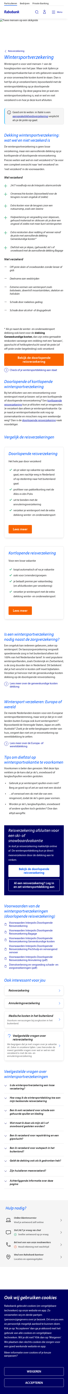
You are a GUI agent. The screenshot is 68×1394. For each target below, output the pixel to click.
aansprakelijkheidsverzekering (30, 116)
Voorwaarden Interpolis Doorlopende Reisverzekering (31, 924)
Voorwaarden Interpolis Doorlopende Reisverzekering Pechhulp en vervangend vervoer (33, 949)
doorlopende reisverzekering (39, 420)
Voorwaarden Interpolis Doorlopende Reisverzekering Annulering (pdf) (31, 958)
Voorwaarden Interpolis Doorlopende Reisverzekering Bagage (31, 932)
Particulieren (10, 3)
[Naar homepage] (12, 12)
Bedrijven (25, 3)
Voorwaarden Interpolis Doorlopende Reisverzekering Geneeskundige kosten (32, 940)
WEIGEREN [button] (34, 1371)
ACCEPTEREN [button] (34, 1383)
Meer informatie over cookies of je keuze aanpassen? (27, 1354)
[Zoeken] (36, 12)
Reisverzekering (16, 51)
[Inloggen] (44, 12)
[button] (34, 1233)
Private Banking (40, 3)
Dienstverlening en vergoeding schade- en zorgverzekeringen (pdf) (33, 966)
